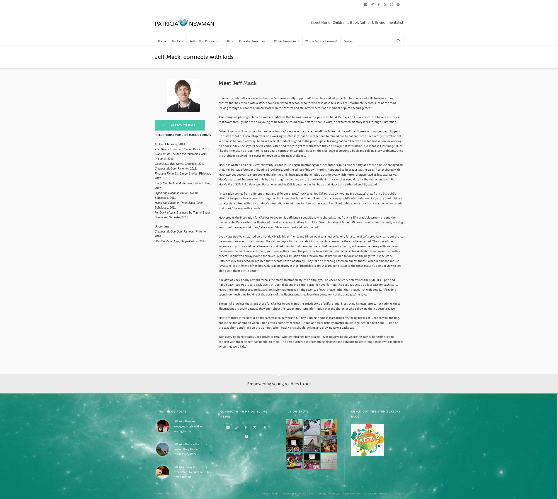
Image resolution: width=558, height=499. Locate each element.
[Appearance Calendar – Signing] (329, 444)
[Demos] (329, 427)
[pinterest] (398, 4)
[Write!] (312, 427)
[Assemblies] (294, 444)
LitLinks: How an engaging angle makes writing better (188, 426)
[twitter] (386, 4)
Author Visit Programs (294, 493)
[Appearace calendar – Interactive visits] (312, 461)
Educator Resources (328, 493)
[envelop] (366, 4)
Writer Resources (351, 493)
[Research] (294, 461)
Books (275, 493)
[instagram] (392, 4)
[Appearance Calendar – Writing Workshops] (329, 461)
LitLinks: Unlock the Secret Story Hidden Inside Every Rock (186, 449)
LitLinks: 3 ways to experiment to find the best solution (188, 472)
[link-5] (373, 4)
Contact (399, 493)
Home (265, 493)
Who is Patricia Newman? (377, 493)
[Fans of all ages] (294, 427)
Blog (311, 493)
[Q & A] (312, 444)
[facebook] (379, 4)
